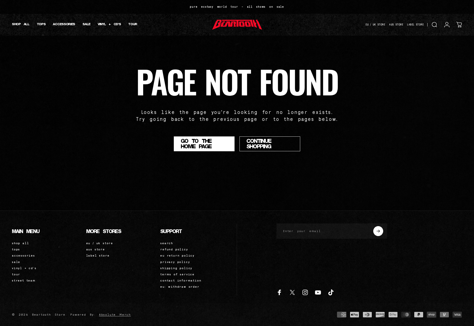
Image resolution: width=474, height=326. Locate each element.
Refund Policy (174, 249)
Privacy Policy (175, 261)
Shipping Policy (176, 268)
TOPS (16, 249)
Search (166, 243)
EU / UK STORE (375, 24)
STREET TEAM (24, 280)
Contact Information (180, 280)
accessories (23, 255)
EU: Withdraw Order (179, 286)
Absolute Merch (115, 314)
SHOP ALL (20, 243)
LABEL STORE (415, 24)
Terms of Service (177, 274)
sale (16, 261)
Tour (16, 274)
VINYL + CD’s (24, 268)
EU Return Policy (177, 255)
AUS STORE (396, 24)
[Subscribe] (378, 231)
